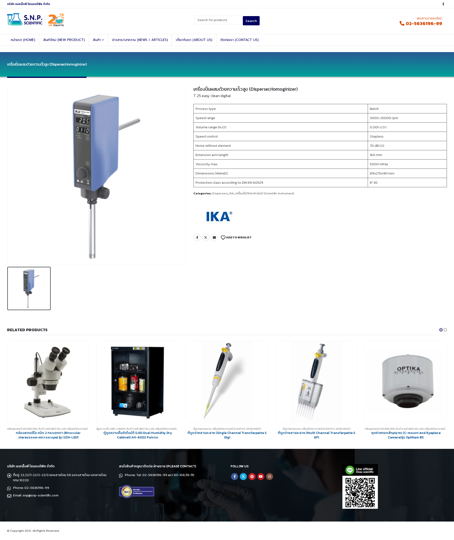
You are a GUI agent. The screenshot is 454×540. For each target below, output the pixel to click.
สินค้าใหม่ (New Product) (64, 39)
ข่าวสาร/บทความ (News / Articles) (140, 39)
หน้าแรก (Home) (23, 39)
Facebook (197, 237)
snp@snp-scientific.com (40, 495)
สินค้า (97, 39)
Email (214, 237)
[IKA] (218, 216)
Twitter (206, 237)
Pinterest (252, 476)
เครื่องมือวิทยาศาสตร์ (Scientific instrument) (264, 193)
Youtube (260, 476)
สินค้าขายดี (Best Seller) (52, 429)
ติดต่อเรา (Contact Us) (239, 39)
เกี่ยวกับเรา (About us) (194, 39)
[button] (441, 330)
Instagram (269, 476)
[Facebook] (443, 4)
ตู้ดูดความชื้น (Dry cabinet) (111, 429)
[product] (48, 382)
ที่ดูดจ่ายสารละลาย (202, 429)
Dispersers (220, 193)
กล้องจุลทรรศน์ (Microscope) (22, 429)
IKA (231, 193)
